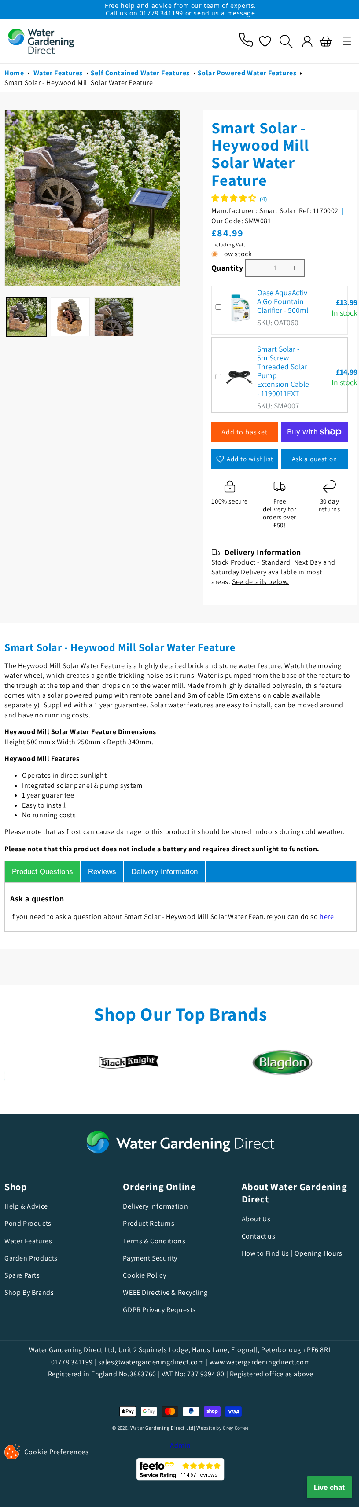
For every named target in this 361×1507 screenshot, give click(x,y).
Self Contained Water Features (140, 72)
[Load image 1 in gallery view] (26, 313)
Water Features (58, 72)
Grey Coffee (233, 1428)
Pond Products (28, 1223)
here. (328, 916)
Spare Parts (22, 1275)
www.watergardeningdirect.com (256, 1362)
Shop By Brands (29, 1292)
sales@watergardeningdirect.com (148, 1362)
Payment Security (148, 1258)
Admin (177, 1445)
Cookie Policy (142, 1275)
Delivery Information (164, 871)
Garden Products (31, 1258)
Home (14, 72)
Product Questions (42, 871)
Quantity (224, 268)
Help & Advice (26, 1206)
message (241, 13)
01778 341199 (161, 13)
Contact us (254, 1236)
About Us (251, 1219)
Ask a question (308, 459)
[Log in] (301, 41)
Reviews (102, 871)
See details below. (257, 581)
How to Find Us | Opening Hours (287, 1253)
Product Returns (146, 1223)
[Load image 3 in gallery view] (111, 313)
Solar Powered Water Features (247, 72)
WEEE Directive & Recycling (163, 1292)
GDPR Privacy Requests (157, 1309)
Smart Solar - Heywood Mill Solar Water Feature (78, 82)
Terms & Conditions (152, 1241)
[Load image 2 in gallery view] (69, 313)
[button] (340, 41)
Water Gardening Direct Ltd (158, 1428)
